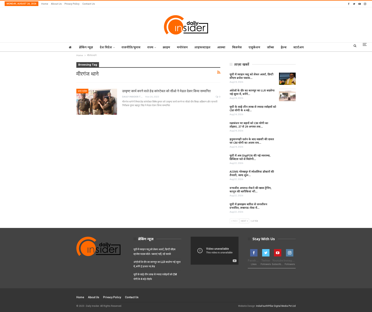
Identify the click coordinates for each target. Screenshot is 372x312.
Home (44, 3)
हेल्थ (284, 47)
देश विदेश (106, 47)
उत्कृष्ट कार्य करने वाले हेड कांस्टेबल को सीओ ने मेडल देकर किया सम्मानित (166, 91)
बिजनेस (237, 47)
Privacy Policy (72, 3)
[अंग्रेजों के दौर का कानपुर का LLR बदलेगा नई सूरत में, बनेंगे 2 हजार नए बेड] (287, 95)
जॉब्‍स (270, 47)
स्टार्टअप (298, 47)
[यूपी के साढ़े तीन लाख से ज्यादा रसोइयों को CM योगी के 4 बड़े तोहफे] (287, 111)
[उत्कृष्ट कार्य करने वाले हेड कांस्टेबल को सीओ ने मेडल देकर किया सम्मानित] (96, 102)
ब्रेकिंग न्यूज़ (86, 47)
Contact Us (88, 3)
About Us (56, 3)
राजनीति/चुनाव (130, 47)
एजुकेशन (254, 47)
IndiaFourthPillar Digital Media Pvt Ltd (276, 306)
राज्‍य (150, 47)
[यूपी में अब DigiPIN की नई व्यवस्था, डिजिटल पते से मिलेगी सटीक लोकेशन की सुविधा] (287, 160)
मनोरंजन (182, 47)
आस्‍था (221, 47)
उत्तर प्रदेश (82, 91)
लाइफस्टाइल (202, 47)
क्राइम (166, 47)
